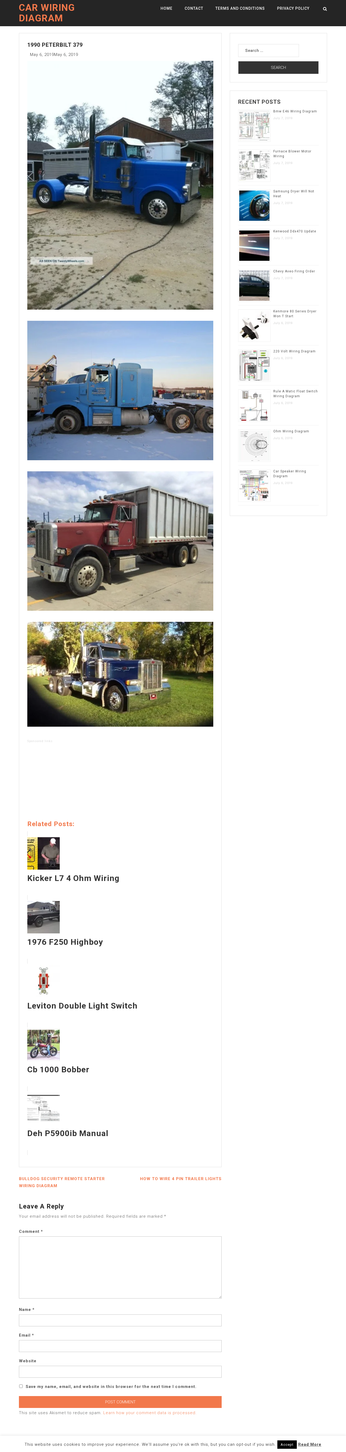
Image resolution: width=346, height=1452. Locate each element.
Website (27, 1360)
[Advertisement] (120, 782)
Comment (31, 1231)
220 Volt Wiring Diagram (294, 351)
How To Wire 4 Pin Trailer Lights (181, 1178)
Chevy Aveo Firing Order (294, 271)
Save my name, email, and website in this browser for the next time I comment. (111, 1386)
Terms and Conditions (240, 8)
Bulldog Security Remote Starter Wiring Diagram (62, 1182)
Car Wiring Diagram (47, 13)
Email (26, 1335)
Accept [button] (287, 1445)
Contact (194, 8)
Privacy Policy (293, 8)
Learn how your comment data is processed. (150, 1412)
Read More (309, 1444)
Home (166, 8)
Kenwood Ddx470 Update (294, 231)
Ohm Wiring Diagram (291, 431)
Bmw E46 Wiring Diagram (295, 111)
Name (27, 1309)
